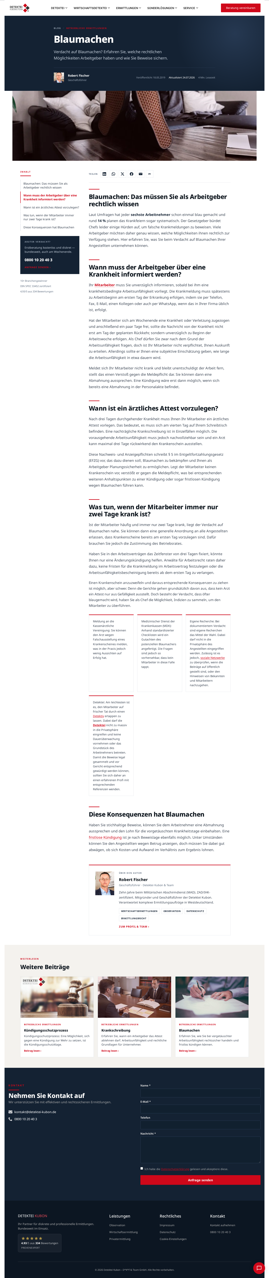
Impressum (167, 1225)
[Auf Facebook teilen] (131, 174)
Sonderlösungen (160, 8)
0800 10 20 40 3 (38, 259)
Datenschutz (167, 1232)
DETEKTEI (32, 1215)
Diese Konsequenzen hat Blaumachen (48, 227)
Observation (117, 1225)
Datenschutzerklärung (175, 1169)
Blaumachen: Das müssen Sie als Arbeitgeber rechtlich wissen (45, 185)
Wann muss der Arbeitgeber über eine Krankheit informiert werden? (50, 197)
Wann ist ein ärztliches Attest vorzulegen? (51, 207)
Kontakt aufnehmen (222, 1225)
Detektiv (98, 716)
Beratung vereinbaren (240, 8)
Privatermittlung (119, 1239)
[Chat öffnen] (259, 1268)
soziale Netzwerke (212, 658)
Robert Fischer (78, 75)
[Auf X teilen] (122, 174)
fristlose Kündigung (105, 837)
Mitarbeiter (105, 285)
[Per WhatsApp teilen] (113, 174)
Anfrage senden (200, 1180)
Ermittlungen (127, 8)
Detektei (57, 8)
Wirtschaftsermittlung (123, 1232)
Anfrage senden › (38, 267)
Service (189, 8)
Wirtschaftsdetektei (90, 8)
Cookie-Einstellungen (173, 1239)
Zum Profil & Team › (134, 926)
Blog (57, 28)
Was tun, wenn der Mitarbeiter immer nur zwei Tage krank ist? (48, 217)
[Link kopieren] (149, 174)
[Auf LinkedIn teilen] (104, 174)
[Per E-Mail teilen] (140, 174)
